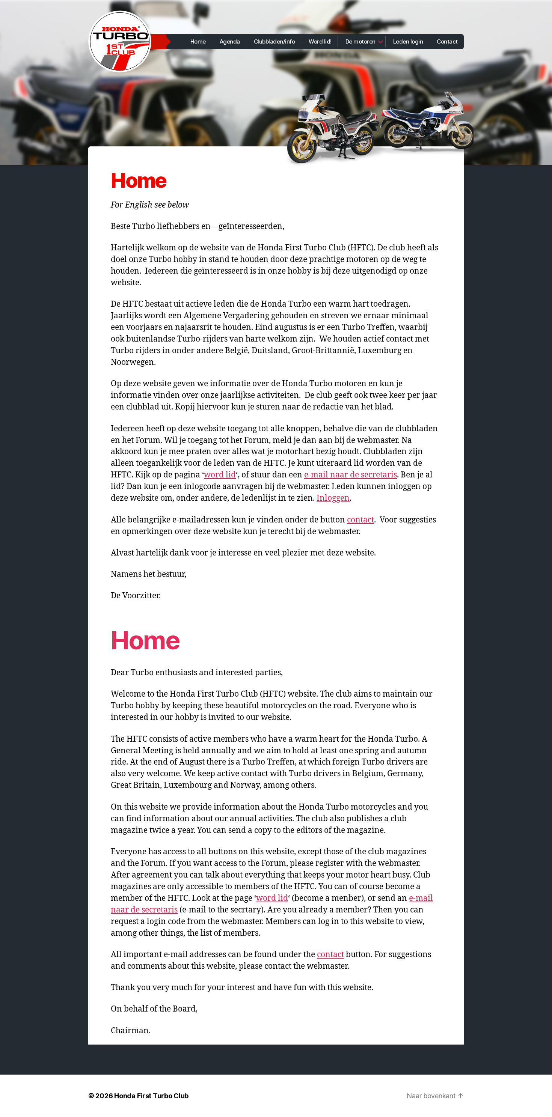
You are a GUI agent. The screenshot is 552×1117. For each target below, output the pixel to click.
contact (360, 520)
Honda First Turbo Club (151, 1096)
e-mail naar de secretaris (350, 475)
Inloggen (333, 498)
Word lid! (320, 41)
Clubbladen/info (274, 41)
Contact (447, 41)
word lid (220, 475)
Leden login (408, 41)
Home (198, 41)
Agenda (230, 41)
